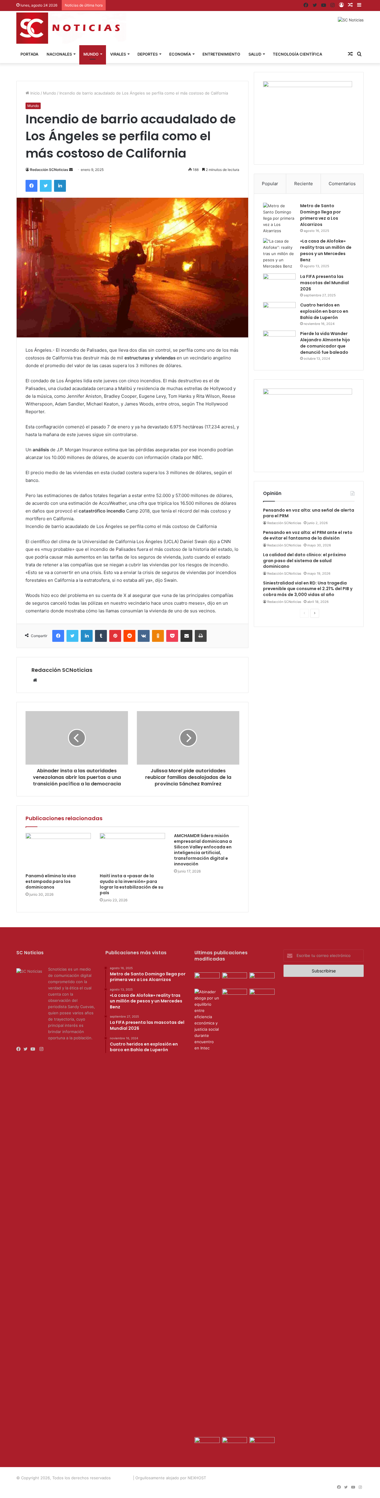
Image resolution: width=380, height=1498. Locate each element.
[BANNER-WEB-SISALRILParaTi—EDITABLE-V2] (307, 393)
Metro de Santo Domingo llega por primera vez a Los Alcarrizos (320, 215)
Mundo (91, 54)
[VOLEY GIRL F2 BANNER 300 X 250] (307, 85)
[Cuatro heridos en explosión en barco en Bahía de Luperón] (279, 313)
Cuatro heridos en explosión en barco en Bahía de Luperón (324, 311)
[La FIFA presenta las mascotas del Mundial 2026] (279, 284)
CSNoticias (122, 1477)
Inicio (34, 93)
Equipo (280, 1477)
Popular (270, 183)
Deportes (147, 54)
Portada (29, 54)
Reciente (303, 183)
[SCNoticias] (71, 28)
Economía (180, 54)
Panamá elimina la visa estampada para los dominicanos (51, 881)
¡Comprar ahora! (347, 1477)
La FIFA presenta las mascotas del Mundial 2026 (324, 282)
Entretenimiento (221, 54)
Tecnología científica (297, 54)
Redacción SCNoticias (49, 169)
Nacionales (59, 54)
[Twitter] (27, 1049)
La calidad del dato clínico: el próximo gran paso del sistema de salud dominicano (304, 560)
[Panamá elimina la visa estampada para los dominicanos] (58, 851)
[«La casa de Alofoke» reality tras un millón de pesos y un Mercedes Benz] (279, 253)
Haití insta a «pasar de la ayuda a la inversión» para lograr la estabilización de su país (131, 884)
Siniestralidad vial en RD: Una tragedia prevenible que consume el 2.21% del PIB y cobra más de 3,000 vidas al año (307, 589)
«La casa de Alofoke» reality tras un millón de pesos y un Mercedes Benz (326, 250)
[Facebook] (19, 1049)
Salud (254, 54)
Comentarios (342, 183)
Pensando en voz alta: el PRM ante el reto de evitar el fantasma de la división (307, 535)
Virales (118, 54)
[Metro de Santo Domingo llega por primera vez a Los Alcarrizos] (279, 218)
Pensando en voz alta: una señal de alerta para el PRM (308, 513)
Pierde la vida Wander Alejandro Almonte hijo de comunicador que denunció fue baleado (325, 343)
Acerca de (260, 1477)
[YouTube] (34, 1049)
